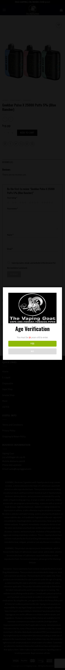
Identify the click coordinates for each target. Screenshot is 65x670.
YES (32, 343)
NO (32, 351)
